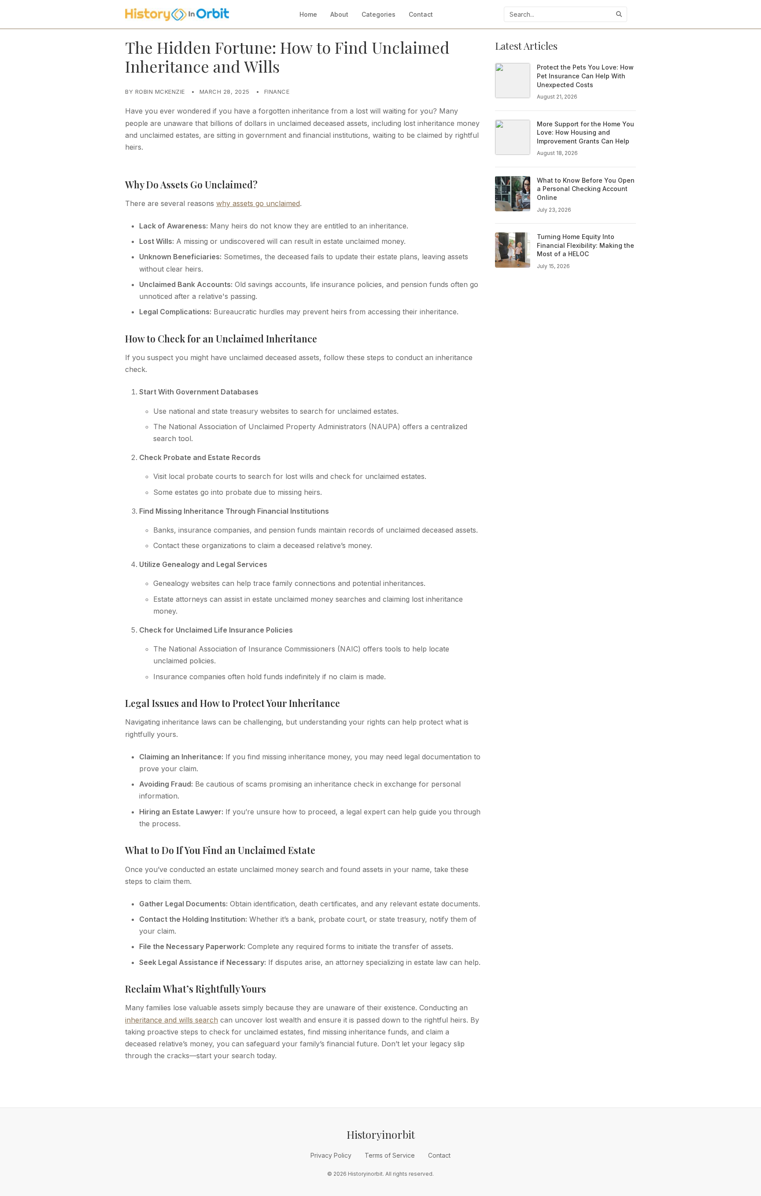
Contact (421, 14)
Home (308, 14)
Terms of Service (390, 1155)
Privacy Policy (330, 1155)
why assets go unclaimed (258, 203)
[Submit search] (619, 14)
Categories (378, 14)
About (339, 14)
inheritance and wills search (171, 1020)
